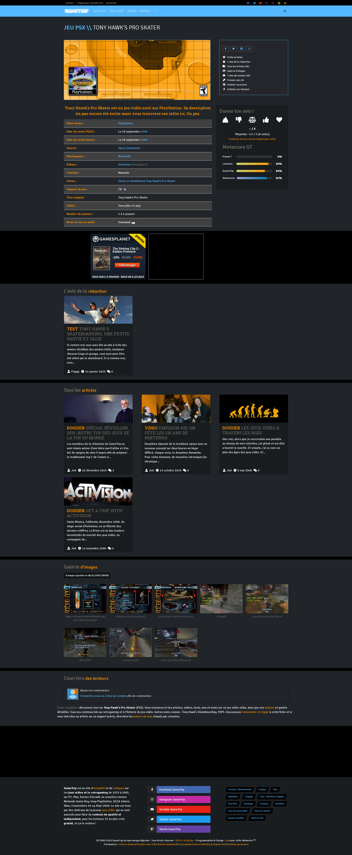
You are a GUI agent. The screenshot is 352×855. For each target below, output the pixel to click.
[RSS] (285, 3)
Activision (124, 164)
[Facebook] (248, 3)
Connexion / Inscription (90, 3)
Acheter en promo (237, 84)
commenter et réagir (255, 712)
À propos (264, 803)
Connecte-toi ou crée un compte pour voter (252, 139)
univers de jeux (142, 716)
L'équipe (249, 796)
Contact (69, 3)
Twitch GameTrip (169, 829)
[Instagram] (273, 3)
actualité (99, 788)
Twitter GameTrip (170, 819)
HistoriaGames (167, 844)
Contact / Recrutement (240, 789)
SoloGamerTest (217, 844)
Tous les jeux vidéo (237, 810)
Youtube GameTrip (170, 809)
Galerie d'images (236, 70)
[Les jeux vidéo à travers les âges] (253, 408)
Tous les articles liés (238, 66)
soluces (269, 707)
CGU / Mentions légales (272, 796)
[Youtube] (261, 3)
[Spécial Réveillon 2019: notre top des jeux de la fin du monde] (98, 408)
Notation (280, 803)
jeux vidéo (108, 810)
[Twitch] (267, 3)
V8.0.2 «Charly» (184, 840)
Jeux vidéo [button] (116, 11)
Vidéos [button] (132, 11)
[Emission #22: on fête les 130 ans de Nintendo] (176, 408)
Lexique (262, 789)
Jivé (227, 840)
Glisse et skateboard (131, 181)
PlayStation (125, 123)
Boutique (248, 803)
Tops (275, 789)
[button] (155, 11)
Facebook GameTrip (171, 789)
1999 (144, 131)
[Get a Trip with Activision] (98, 491)
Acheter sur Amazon (238, 89)
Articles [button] (100, 11)
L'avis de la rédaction (238, 61)
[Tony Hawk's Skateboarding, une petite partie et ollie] (98, 310)
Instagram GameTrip (172, 799)
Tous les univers (262, 810)
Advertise (111, 3)
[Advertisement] (233, 257)
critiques (118, 788)
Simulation (133, 148)
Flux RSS (232, 803)
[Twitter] (254, 3)
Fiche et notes (235, 57)
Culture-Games (127, 844)
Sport (121, 148)
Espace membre (236, 818)
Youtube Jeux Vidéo (147, 844)
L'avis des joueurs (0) (238, 75)
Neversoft (124, 156)
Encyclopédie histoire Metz (192, 844)
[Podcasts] (279, 3)
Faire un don (257, 818)
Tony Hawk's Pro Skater (160, 181)
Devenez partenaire (237, 844)
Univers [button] (145, 11)
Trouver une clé (235, 80)
